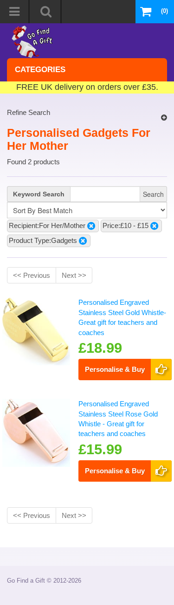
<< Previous (31, 275)
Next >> (74, 275)
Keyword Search (38, 194)
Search (153, 194)
